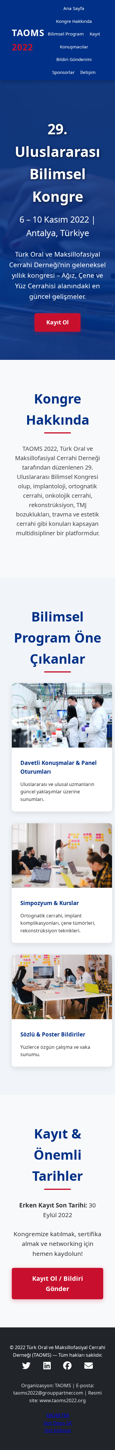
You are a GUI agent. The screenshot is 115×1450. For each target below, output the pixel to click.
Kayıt (95, 34)
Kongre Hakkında (74, 21)
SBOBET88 (57, 1415)
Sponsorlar (63, 72)
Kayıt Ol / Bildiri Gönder (57, 1283)
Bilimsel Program (66, 34)
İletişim (88, 72)
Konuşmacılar (74, 47)
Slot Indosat (57, 1430)
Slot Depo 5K (57, 1423)
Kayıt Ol (57, 322)
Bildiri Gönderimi (74, 59)
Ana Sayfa (73, 8)
